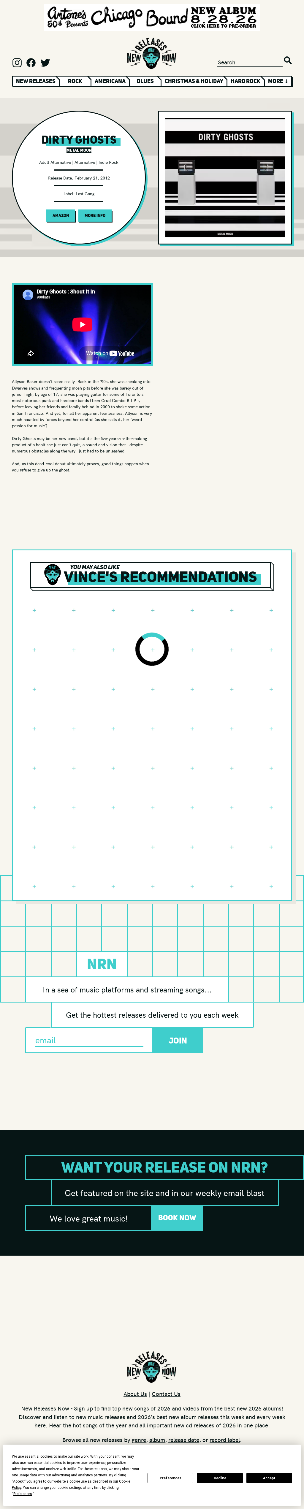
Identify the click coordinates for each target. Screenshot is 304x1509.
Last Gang (85, 193)
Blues (145, 81)
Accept (269, 1478)
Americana (110, 81)
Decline (220, 1478)
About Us (135, 1393)
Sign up (83, 1408)
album (157, 1439)
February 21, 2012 (92, 178)
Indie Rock (108, 162)
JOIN (178, 1040)
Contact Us (166, 1393)
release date (183, 1439)
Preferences (170, 1478)
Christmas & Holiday (194, 81)
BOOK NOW (177, 1217)
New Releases (36, 81)
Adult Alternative (55, 162)
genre (139, 1439)
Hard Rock (245, 81)
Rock (75, 81)
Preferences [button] (22, 1494)
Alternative (85, 162)
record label (225, 1439)
